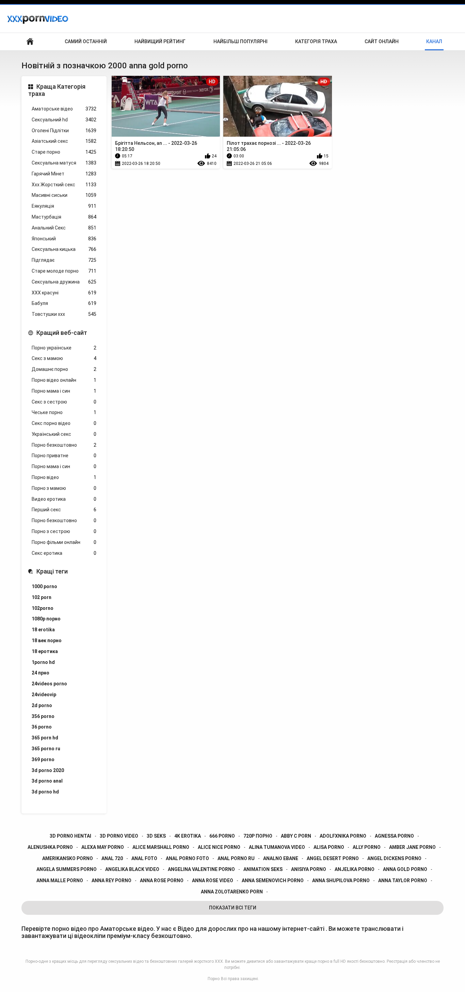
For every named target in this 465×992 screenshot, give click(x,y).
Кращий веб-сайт (61, 332)
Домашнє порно (64, 369)
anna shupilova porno (341, 880)
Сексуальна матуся (64, 163)
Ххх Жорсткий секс (64, 184)
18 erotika (43, 629)
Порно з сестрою (64, 531)
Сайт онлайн (382, 41)
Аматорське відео (64, 109)
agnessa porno (394, 836)
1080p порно (46, 618)
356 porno (43, 716)
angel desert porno (333, 858)
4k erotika (187, 836)
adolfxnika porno (343, 836)
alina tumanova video (277, 847)
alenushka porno (50, 847)
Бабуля (64, 303)
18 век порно (47, 640)
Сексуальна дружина (64, 282)
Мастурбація (64, 217)
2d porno (42, 705)
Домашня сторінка (29, 41)
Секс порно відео (64, 423)
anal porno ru (236, 858)
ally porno (367, 847)
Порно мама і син (64, 391)
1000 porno (44, 586)
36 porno (42, 727)
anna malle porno (59, 880)
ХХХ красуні (64, 292)
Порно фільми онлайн (64, 542)
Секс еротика (64, 553)
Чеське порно (64, 412)
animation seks (263, 869)
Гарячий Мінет (64, 173)
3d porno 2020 (48, 770)
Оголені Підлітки (64, 130)
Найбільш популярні (240, 41)
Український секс (64, 434)
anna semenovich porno (273, 880)
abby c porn (296, 836)
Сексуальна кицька (64, 249)
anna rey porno (111, 880)
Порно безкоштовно (64, 445)
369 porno (43, 759)
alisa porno (329, 847)
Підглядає (64, 260)
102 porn (41, 597)
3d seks (156, 836)
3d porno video (119, 836)
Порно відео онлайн (64, 380)
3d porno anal (47, 781)
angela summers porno (66, 869)
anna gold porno (405, 869)
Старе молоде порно (64, 271)
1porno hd (43, 662)
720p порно (257, 836)
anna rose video (212, 880)
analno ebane (280, 858)
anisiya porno (308, 869)
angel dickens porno (394, 858)
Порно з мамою (64, 488)
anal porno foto (187, 858)
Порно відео (64, 477)
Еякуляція (64, 206)
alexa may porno (102, 847)
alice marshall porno (160, 847)
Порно (214, 978)
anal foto (144, 858)
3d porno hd (45, 791)
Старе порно (64, 152)
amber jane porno (412, 847)
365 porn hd (45, 737)
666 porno (222, 836)
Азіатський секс (64, 141)
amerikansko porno (67, 858)
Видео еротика (64, 499)
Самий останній (86, 41)
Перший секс (64, 509)
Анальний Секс (64, 227)
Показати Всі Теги (232, 907)
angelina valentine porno (201, 869)
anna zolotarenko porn (232, 891)
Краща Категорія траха (56, 90)
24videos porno (49, 683)
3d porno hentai (70, 836)
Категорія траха (316, 41)
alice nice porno (219, 847)
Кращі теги (52, 571)
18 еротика (45, 651)
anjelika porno (354, 869)
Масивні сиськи (64, 195)
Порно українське (64, 347)
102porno (42, 608)
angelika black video (132, 869)
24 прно (40, 672)
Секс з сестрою (64, 402)
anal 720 (112, 858)
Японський (64, 238)
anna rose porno (161, 880)
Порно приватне (64, 455)
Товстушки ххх (64, 314)
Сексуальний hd (64, 119)
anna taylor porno (402, 880)
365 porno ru (46, 748)
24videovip (44, 694)
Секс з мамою (64, 358)
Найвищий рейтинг (160, 41)
